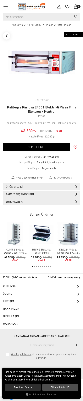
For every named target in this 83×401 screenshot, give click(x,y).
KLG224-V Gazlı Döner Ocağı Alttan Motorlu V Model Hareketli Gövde (68, 251)
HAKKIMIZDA (11, 308)
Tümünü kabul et (60, 387)
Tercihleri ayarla (23, 387)
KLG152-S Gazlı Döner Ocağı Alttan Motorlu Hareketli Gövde (15, 251)
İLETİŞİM (8, 301)
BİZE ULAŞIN (11, 316)
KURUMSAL (10, 286)
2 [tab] (34, 266)
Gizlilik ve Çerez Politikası (43, 394)
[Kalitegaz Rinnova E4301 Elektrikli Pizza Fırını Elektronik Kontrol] (41, 62)
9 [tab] (48, 266)
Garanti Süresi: (33, 156)
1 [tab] (32, 266)
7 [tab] (44, 266)
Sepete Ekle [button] (36, 147)
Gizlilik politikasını (21, 354)
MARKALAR (10, 323)
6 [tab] (42, 266)
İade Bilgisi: (33, 168)
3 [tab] (36, 266)
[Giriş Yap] (59, 6)
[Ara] (75, 17)
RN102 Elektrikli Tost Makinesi (41, 251)
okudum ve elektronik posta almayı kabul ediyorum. (44, 356)
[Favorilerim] (67, 6)
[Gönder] (76, 345)
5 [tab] (40, 266)
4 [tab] (38, 266)
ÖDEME (7, 293)
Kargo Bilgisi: (27, 162)
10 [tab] (50, 266)
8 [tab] (46, 266)
